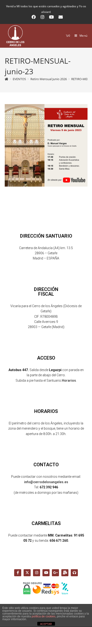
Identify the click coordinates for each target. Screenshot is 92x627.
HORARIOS (46, 411)
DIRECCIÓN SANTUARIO (46, 236)
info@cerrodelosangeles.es (46, 482)
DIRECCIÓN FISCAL (46, 291)
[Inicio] (6, 79)
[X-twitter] (27, 572)
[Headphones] (74, 572)
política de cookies (43, 616)
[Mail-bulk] (64, 572)
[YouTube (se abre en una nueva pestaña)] (51, 17)
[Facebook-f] (17, 572)
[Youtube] (46, 572)
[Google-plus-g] (55, 572)
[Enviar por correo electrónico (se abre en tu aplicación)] (59, 17)
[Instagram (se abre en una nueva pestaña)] (42, 17)
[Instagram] (36, 572)
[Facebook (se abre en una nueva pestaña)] (33, 17)
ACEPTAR (46, 624)
